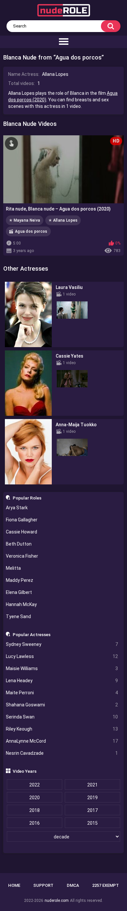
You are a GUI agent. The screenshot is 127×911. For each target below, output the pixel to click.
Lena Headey (62, 680)
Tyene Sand (18, 616)
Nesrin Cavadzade (62, 753)
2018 (34, 810)
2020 (34, 797)
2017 (92, 810)
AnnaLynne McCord (62, 741)
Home (14, 885)
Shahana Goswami (62, 704)
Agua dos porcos (31, 231)
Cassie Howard (21, 531)
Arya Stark (17, 507)
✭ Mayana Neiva (24, 220)
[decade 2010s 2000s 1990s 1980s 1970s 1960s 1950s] (63, 836)
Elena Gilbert (19, 592)
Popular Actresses (31, 634)
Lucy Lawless (62, 656)
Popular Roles (27, 497)
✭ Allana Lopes (63, 220)
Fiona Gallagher (21, 519)
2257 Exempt (105, 885)
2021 (92, 784)
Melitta (13, 568)
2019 (92, 797)
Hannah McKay (21, 604)
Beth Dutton (19, 544)
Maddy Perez (19, 580)
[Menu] (63, 42)
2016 (34, 823)
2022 (34, 784)
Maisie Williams (62, 668)
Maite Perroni (62, 692)
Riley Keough (62, 729)
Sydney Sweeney (62, 644)
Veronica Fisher (22, 556)
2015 (92, 823)
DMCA (73, 885)
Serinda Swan (62, 716)
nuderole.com (57, 900)
